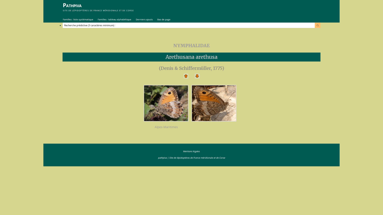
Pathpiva (72, 5)
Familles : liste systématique (78, 19)
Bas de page (163, 19)
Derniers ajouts (144, 19)
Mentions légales (191, 151)
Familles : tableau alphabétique (114, 19)
